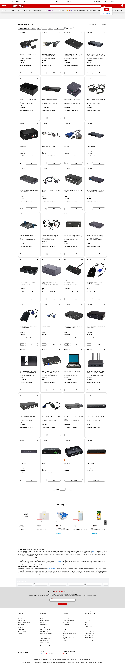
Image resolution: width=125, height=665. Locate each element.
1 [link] (91, 60)
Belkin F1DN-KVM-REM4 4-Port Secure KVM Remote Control (72, 281)
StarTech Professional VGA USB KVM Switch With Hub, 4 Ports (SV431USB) (28, 281)
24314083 (21, 521)
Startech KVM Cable (46, 326)
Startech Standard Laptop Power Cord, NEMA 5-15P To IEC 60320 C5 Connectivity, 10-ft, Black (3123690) (50, 56)
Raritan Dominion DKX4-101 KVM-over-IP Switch (51, 462)
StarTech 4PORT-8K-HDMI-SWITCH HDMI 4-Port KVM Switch (95, 145)
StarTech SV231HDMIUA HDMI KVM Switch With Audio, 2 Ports (96, 327)
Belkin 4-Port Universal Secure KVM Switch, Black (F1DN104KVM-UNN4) (50, 100)
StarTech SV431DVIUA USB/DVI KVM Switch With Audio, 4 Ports (27, 417)
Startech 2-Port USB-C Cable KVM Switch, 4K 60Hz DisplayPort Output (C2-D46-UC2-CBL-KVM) (96, 373)
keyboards (94, 551)
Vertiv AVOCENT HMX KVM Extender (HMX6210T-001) (94, 462)
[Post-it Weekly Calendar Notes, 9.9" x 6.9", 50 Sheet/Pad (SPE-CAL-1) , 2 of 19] (44, 515)
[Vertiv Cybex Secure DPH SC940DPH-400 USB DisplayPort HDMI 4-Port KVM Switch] (96, 406)
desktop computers (51, 568)
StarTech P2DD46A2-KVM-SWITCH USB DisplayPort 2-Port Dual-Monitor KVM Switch (50, 282)
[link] (21, 2)
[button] (100, 6)
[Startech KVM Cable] (51, 315)
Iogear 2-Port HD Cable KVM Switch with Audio (51, 191)
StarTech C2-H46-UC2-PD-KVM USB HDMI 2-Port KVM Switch (29, 191)
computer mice (60, 561)
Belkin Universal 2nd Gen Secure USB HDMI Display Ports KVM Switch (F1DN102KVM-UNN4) (73, 418)
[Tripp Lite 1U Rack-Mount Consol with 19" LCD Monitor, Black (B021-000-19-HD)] (29, 360)
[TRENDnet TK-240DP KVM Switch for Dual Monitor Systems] (29, 134)
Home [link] (19, 22)
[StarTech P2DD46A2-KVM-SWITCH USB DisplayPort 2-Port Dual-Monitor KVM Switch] (51, 270)
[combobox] (75, 6)
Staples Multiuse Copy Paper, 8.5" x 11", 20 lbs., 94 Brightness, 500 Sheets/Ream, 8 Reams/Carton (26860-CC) (62, 523)
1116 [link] (96, 525)
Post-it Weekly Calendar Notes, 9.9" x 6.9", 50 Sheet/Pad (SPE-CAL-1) (43, 522)
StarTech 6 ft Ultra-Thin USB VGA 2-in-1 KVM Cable (72, 145)
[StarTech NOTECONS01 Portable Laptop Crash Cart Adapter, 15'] (29, 315)
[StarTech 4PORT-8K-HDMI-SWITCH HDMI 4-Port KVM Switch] (96, 134)
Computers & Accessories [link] (26, 22)
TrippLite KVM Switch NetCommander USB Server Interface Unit (51, 417)
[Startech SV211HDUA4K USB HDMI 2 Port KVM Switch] (96, 89)
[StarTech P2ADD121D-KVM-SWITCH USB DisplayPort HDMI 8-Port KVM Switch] (96, 179)
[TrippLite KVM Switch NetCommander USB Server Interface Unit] (51, 406)
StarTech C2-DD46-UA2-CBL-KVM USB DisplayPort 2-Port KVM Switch (50, 145)
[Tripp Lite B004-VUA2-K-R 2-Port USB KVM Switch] (73, 451)
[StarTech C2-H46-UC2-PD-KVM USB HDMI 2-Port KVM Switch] (29, 179)
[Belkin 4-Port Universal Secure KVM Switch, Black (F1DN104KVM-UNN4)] (51, 89)
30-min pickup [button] (93, 532)
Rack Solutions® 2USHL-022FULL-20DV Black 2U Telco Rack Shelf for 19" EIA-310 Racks (29, 237)
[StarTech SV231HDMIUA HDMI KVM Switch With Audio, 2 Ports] (96, 315)
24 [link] (24, 332)
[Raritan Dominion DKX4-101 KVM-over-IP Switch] (51, 451)
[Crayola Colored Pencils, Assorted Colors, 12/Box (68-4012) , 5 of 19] (98, 515)
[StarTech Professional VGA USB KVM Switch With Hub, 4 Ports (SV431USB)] (29, 270)
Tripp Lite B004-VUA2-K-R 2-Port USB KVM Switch (72, 462)
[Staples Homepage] (6, 6)
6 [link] (91, 332)
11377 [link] (60, 525)
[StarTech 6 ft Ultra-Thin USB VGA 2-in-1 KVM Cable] (73, 134)
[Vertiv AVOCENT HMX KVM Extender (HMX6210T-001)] (96, 451)
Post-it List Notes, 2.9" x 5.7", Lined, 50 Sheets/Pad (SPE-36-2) (80, 522)
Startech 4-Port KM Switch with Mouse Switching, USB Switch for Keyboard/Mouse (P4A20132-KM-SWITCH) (96, 237)
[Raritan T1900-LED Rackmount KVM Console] (73, 360)
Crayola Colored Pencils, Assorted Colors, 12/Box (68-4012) (98, 522)
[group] (26, 522)
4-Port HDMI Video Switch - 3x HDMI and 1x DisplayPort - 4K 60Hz (73, 327)
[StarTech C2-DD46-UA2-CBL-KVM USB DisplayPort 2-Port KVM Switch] (51, 134)
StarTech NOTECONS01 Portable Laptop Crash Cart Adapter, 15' (28, 327)
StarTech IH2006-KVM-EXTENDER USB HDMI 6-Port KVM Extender (72, 100)
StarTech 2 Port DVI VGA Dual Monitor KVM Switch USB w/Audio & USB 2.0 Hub (73, 236)
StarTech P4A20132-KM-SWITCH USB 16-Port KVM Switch (29, 462)
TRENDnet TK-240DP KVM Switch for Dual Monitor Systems (29, 145)
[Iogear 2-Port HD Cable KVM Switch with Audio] (51, 179)
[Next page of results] (71, 489)
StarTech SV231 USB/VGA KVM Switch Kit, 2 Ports (73, 191)
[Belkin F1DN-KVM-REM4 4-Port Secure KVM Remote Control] (73, 270)
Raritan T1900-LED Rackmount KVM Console (72, 372)
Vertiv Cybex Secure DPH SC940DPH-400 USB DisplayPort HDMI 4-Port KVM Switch (96, 417)
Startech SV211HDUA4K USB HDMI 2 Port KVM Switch (96, 100)
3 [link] (46, 60)
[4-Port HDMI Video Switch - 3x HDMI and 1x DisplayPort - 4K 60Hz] (73, 315)
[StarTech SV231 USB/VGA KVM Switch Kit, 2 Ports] (73, 179)
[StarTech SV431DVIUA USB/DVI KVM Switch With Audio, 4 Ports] (29, 406)
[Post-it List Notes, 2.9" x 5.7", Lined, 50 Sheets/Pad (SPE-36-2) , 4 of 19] (80, 515)
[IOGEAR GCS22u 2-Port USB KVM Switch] (29, 43)
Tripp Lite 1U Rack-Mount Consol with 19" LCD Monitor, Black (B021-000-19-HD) (29, 372)
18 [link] (91, 287)
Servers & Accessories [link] (37, 22)
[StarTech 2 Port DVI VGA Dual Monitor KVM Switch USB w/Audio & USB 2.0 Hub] (73, 225)
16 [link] (24, 60)
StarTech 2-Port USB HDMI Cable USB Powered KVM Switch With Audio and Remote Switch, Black (50, 237)
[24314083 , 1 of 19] (26, 515)
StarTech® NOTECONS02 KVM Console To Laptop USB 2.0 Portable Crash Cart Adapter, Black (96, 282)
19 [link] (24, 105)
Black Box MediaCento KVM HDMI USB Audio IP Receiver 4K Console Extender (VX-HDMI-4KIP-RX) (50, 373)
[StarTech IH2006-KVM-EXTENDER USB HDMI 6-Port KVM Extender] (73, 89)
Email (51, 598)
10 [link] (46, 241)
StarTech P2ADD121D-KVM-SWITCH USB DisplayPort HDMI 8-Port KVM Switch (95, 191)
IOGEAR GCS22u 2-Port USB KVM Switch (28, 54)
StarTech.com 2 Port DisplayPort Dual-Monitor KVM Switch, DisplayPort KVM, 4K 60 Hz (29, 101)
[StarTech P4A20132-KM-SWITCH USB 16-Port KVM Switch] (29, 451)
